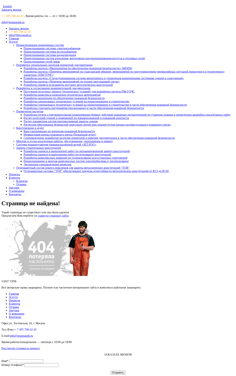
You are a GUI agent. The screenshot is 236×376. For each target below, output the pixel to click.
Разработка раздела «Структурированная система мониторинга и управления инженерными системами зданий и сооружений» (104, 78)
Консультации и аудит (30, 128)
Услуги (13, 41)
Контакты (15, 194)
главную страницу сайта (53, 215)
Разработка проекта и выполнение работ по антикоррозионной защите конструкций (77, 151)
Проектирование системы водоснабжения (50, 51)
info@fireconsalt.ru (20, 35)
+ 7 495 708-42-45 (12, 16)
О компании (16, 191)
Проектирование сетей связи (42, 61)
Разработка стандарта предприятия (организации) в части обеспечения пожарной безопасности (84, 108)
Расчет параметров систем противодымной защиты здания (61, 121)
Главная (14, 38)
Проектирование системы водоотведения (50, 55)
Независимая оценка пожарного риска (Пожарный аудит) (60, 134)
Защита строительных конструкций (38, 147)
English (7, 6)
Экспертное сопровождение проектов (47, 164)
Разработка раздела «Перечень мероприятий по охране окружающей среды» (72, 81)
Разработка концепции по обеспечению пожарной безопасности (64, 98)
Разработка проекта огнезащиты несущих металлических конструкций (68, 84)
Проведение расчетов (29, 111)
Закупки (14, 187)
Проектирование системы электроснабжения (52, 48)
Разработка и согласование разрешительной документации (53, 88)
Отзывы (21, 184)
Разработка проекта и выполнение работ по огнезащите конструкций (67, 154)
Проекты (14, 174)
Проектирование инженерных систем (40, 45)
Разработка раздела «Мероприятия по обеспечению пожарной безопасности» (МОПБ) (78, 68)
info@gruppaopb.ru (13, 22)
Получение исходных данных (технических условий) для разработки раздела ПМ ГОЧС (79, 91)
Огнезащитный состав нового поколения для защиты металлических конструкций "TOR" (73, 167)
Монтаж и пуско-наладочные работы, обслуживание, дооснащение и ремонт (64, 141)
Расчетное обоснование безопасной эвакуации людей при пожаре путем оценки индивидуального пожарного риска (97, 124)
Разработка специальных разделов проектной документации (54, 65)
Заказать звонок (11, 9)
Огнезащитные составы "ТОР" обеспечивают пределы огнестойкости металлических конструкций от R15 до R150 (96, 171)
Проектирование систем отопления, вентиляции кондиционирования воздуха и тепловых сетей (84, 58)
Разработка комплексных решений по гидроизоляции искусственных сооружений (75, 157)
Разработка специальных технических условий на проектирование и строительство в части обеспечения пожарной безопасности (105, 104)
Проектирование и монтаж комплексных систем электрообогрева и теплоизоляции (76, 161)
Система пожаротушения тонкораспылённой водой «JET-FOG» (56, 144)
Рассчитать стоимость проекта (20, 348)
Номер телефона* (12, 364)
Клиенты (14, 177)
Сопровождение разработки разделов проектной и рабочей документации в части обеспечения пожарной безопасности (99, 137)
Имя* (4, 361)
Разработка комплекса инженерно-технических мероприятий (62, 94)
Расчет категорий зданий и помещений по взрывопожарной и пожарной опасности (76, 118)
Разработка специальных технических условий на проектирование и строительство (76, 101)
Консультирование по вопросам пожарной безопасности (59, 131)
